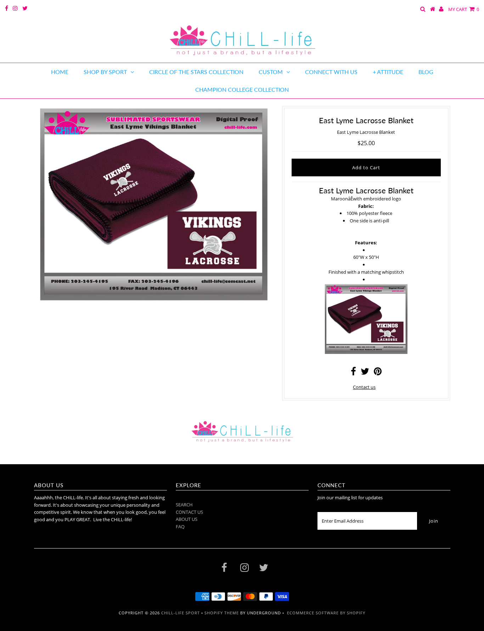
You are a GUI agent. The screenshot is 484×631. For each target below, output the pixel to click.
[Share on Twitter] (365, 373)
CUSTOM (271, 71)
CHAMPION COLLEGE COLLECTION (242, 89)
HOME (59, 71)
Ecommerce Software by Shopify (326, 612)
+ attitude (388, 71)
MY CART (463, 9)
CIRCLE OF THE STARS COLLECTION (196, 71)
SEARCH (184, 504)
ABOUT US (186, 519)
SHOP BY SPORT (105, 71)
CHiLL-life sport (180, 612)
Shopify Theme (221, 612)
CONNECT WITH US (331, 71)
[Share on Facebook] (353, 373)
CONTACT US (189, 512)
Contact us (364, 387)
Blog (425, 71)
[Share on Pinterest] (378, 373)
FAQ (180, 526)
